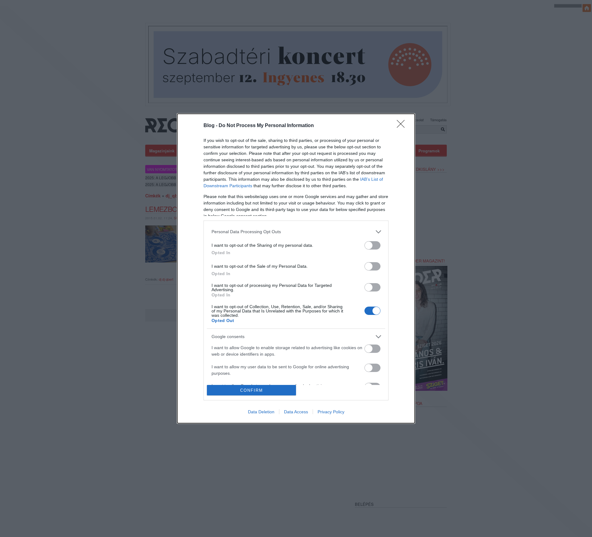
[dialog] (296, 268)
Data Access (296, 411)
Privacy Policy (331, 411)
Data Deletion (261, 411)
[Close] (403, 126)
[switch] (372, 245)
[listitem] (296, 232)
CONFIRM (251, 390)
